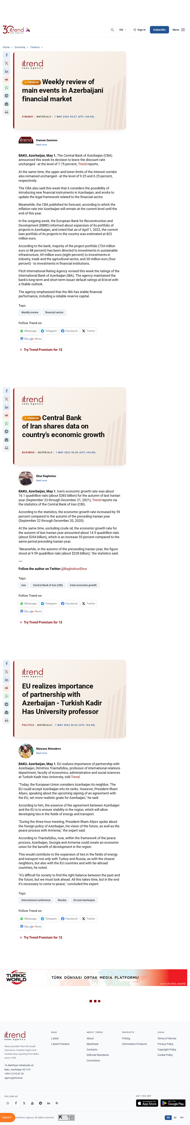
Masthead (92, 1043)
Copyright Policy (167, 1049)
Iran (23, 585)
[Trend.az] (16, 30)
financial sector (54, 312)
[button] (6, 55)
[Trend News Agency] (14, 1035)
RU (182, 1117)
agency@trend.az (13, 1077)
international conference (36, 900)
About (90, 1038)
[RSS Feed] (56, 1103)
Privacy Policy (165, 1043)
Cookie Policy (165, 1054)
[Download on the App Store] (147, 1103)
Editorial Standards (98, 1054)
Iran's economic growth (83, 585)
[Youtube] (32, 1103)
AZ (175, 1117)
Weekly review (29, 312)
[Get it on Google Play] (173, 1103)
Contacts (92, 1049)
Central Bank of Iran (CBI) (48, 585)
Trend (82, 164)
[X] (24, 1103)
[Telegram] (40, 1103)
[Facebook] (16, 1103)
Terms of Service (167, 1038)
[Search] (112, 29)
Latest (55, 1038)
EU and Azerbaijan (84, 900)
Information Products (134, 1043)
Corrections (93, 1060)
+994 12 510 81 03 (14, 1073)
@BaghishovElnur (74, 569)
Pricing (126, 1038)
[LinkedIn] (48, 1103)
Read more (41, 144)
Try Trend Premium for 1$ (42, 350)
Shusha (62, 900)
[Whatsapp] (7, 1103)
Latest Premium (60, 1043)
